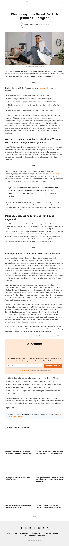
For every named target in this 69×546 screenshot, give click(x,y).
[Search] (62, 3)
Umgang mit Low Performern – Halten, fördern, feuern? (18, 478)
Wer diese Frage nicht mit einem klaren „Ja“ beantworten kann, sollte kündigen (18, 452)
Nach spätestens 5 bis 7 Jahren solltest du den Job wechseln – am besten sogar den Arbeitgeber (50, 479)
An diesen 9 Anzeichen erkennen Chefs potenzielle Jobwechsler (18, 506)
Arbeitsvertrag (54, 174)
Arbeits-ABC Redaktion (31, 25)
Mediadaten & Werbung (52, 533)
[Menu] (7, 3)
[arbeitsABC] (34, 2)
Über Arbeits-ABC (30, 536)
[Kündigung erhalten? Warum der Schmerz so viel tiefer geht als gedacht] (50, 494)
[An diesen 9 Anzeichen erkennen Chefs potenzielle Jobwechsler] (19, 494)
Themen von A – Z (12, 533)
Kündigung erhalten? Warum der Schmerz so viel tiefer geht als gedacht (49, 506)
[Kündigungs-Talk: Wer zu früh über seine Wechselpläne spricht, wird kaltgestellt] (50, 440)
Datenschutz (24, 533)
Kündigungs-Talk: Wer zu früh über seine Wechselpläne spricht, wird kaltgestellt (49, 452)
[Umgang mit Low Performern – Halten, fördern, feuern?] (19, 466)
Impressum (41, 536)
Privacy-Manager (36, 533)
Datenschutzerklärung (23, 370)
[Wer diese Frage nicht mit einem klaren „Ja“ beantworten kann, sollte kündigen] (19, 440)
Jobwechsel (44, 88)
